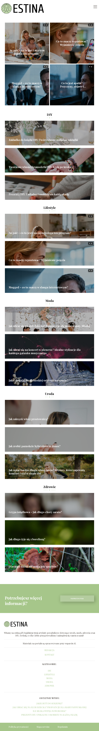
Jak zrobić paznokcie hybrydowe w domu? (34, 446)
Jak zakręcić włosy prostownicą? (28, 419)
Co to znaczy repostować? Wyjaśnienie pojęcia (72, 43)
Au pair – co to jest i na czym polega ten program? (27, 52)
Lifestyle (49, 207)
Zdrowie (49, 487)
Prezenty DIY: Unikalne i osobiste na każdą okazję (39, 194)
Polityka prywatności (18, 726)
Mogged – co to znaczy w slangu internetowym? (27, 84)
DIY (49, 114)
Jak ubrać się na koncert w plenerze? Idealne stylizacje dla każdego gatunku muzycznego (44, 351)
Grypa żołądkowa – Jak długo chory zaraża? (35, 512)
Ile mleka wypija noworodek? (49, 711)
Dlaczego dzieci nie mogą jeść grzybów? (33, 566)
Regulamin (63, 726)
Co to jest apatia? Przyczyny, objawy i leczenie (72, 84)
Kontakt (49, 654)
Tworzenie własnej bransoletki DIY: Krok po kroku (40, 167)
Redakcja (49, 650)
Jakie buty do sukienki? (49, 703)
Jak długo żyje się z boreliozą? (27, 539)
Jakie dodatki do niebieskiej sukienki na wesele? (38, 380)
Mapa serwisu (43, 726)
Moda (49, 301)
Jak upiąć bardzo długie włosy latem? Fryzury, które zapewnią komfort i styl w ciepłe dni (47, 471)
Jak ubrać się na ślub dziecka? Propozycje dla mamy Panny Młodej (49, 326)
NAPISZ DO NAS (77, 598)
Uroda (49, 394)
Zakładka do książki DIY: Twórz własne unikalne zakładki (43, 140)
